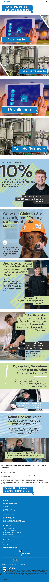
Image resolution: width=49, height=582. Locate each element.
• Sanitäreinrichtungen (7, 527)
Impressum (4, 542)
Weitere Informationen (21, 581)
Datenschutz (5, 544)
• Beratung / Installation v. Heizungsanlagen (11, 518)
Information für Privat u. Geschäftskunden (11, 532)
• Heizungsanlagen (6, 525)
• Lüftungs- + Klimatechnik (8, 528)
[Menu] (46, 2)
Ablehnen (11, 579)
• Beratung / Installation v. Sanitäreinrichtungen (12, 520)
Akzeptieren (4, 579)
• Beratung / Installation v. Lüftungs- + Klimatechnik (13, 521)
